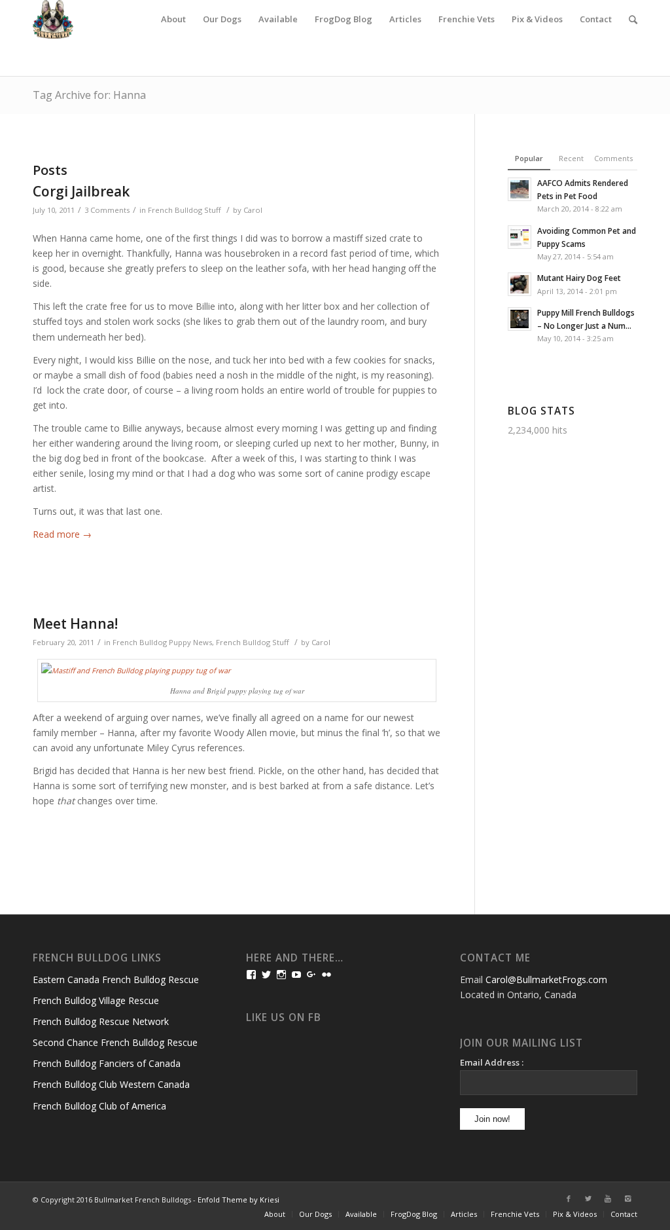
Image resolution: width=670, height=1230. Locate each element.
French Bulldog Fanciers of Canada (107, 1063)
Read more (62, 534)
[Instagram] (627, 1198)
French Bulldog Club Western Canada (111, 1084)
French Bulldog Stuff (184, 210)
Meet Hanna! (75, 623)
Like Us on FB (283, 1017)
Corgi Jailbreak (81, 191)
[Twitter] (588, 1198)
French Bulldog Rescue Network (101, 1021)
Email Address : (491, 1062)
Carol (252, 210)
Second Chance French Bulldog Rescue (115, 1042)
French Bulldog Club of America (99, 1106)
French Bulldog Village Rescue (96, 1000)
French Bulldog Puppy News (162, 642)
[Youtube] (608, 1198)
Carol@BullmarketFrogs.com (546, 979)
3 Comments (107, 210)
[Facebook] (568, 1198)
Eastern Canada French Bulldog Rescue (116, 979)
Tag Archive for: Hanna (89, 95)
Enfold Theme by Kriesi (238, 1199)
